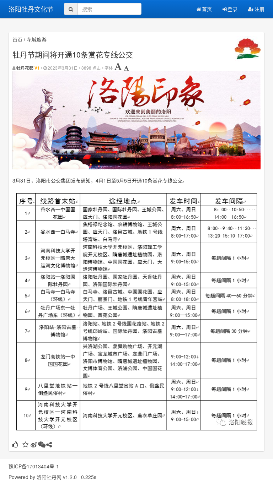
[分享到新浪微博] (34, 444)
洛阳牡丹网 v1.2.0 (57, 476)
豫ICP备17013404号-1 (34, 466)
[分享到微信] (42, 444)
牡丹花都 (24, 68)
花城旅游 (37, 39)
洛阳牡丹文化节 (31, 8)
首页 (207, 8)
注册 (259, 8)
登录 (232, 8)
